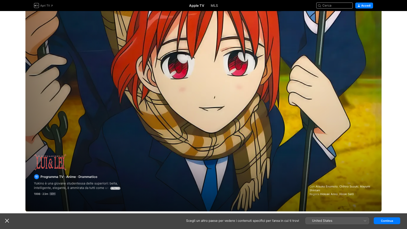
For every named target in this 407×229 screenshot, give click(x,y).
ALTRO (115, 188)
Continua (387, 220)
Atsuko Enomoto (327, 186)
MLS (214, 5)
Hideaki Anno (329, 194)
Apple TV (196, 5)
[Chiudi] (7, 221)
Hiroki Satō (346, 194)
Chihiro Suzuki (348, 186)
